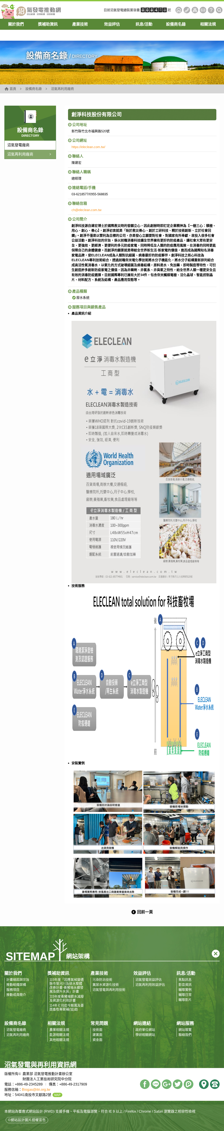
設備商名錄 (176, 24)
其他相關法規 (59, 1040)
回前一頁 (145, 912)
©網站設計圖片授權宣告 (27, 1120)
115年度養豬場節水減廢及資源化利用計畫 (66, 998)
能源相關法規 (59, 1035)
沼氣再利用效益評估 (150, 984)
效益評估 (112, 24)
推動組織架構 (16, 984)
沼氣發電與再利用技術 (109, 989)
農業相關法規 (59, 1029)
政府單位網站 (145, 1029)
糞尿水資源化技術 (106, 984)
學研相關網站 (145, 1035)
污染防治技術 (102, 979)
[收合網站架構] (216, 954)
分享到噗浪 (188, 1084)
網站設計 (36, 1111)
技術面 (97, 1029)
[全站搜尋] (219, 10)
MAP (57, 1095)
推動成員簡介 (16, 994)
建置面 (97, 1035)
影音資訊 (185, 984)
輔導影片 (185, 1000)
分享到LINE (156, 1084)
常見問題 (211, 10)
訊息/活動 (144, 24)
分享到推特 (177, 1084)
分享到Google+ (167, 1084)
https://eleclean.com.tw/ (88, 147)
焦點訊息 (185, 979)
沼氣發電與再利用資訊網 (31, 10)
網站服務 (185, 1023)
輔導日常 (185, 994)
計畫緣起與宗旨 (17, 979)
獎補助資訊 (48, 24)
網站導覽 (195, 10)
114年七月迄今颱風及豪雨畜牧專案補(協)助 (66, 1007)
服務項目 (12, 989)
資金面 (97, 1040)
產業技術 (80, 24)
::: (174, 10)
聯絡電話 (215, 1084)
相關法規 (208, 24)
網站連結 (203, 10)
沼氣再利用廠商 (20, 154)
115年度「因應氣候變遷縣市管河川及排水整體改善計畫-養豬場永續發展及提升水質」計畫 (66, 985)
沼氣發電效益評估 (148, 979)
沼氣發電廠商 (18, 145)
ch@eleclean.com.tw (87, 210)
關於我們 (16, 24)
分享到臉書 (145, 1084)
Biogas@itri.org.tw (36, 1089)
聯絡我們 (187, 10)
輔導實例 (185, 989)
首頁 (178, 10)
